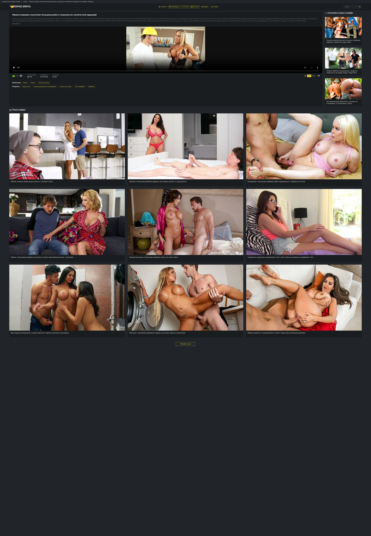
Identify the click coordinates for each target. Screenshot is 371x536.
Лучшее (194, 6)
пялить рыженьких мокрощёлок (45, 86)
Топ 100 (184, 6)
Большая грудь (44, 82)
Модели (204, 6)
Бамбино (91, 86)
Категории (173, 6)
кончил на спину (65, 86)
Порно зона (26, 86)
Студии (214, 6)
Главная (162, 6)
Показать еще (185, 344)
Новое (25, 82)
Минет (33, 82)
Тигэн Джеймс (80, 86)
